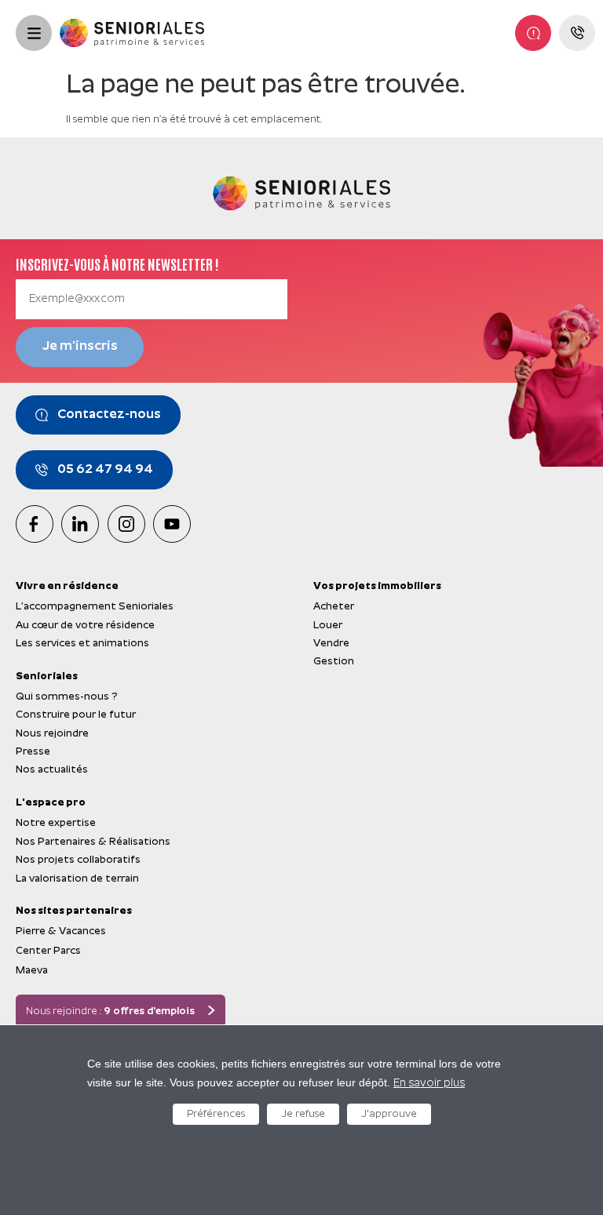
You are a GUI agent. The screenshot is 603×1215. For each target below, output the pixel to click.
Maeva (32, 971)
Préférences (216, 1114)
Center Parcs (48, 951)
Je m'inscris (80, 346)
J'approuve (389, 1114)
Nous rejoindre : (110, 1011)
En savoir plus (429, 1083)
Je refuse (303, 1114)
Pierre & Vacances (61, 931)
